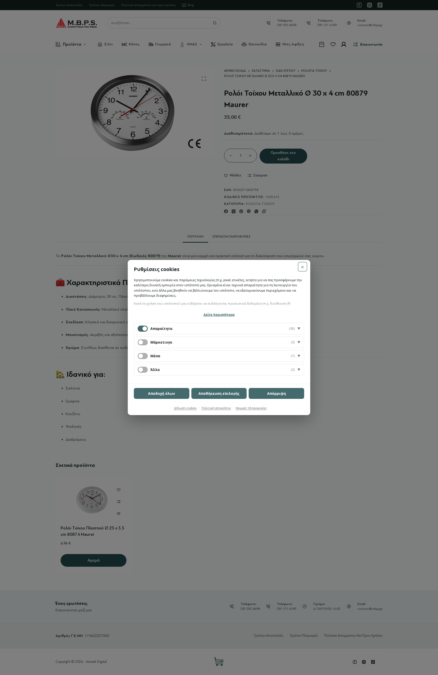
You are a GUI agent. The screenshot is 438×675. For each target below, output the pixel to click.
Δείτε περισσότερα (219, 314)
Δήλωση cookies (185, 408)
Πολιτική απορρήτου (216, 408)
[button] (219, 328)
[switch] (143, 342)
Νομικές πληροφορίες (251, 408)
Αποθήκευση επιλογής (218, 393)
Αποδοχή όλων (161, 393)
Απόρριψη (276, 393)
